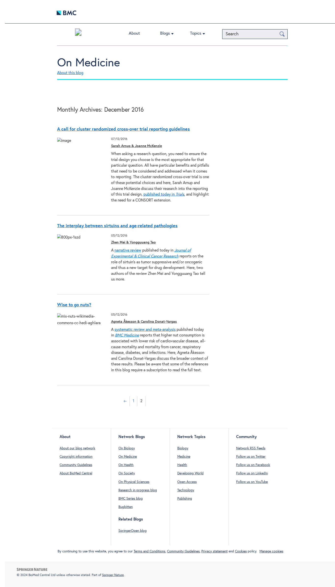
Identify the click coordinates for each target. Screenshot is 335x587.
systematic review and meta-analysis (145, 330)
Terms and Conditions (149, 551)
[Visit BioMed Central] (66, 14)
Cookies (241, 551)
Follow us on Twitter (251, 456)
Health (182, 465)
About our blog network (77, 448)
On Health (126, 465)
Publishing (184, 498)
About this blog (70, 73)
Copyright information (76, 456)
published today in (163, 194)
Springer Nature (113, 575)
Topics (195, 33)
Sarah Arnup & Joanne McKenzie (136, 146)
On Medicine (88, 63)
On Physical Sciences (133, 482)
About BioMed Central (76, 473)
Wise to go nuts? (74, 305)
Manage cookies (271, 551)
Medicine (183, 456)
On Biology (126, 448)
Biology (182, 448)
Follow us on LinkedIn (252, 473)
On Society (126, 473)
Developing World (190, 473)
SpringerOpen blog (132, 531)
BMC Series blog (130, 498)
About (134, 33)
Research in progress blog (137, 490)
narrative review (128, 250)
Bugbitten (125, 507)
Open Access (187, 482)
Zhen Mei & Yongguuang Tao (133, 242)
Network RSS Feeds (250, 448)
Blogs (165, 33)
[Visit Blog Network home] (78, 33)
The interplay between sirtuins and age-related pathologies (117, 226)
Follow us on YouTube (252, 482)
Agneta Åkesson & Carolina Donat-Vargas (144, 321)
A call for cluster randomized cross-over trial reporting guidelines (123, 129)
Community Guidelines (76, 465)
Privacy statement (214, 551)
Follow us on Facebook (253, 465)
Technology (185, 490)
